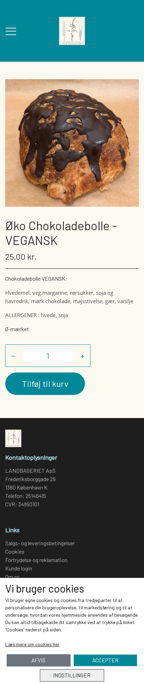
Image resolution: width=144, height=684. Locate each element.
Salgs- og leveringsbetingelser (40, 543)
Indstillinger (72, 675)
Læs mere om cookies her (32, 644)
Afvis (38, 660)
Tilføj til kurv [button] (45, 383)
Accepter (105, 660)
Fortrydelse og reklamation (36, 559)
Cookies (14, 551)
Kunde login (18, 568)
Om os (12, 576)
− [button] (13, 355)
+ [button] (82, 355)
